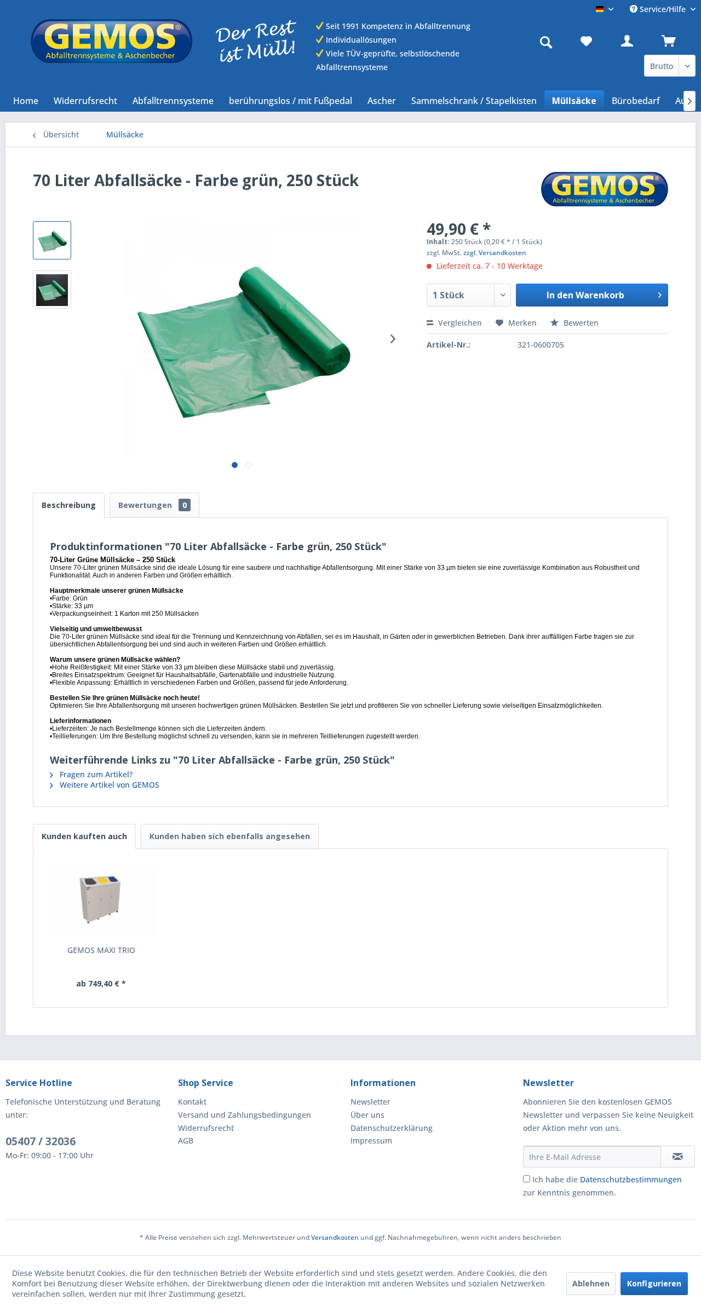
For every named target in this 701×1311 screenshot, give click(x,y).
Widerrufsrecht (206, 1128)
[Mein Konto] (636, 41)
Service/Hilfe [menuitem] (662, 9)
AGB (185, 1140)
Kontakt (192, 1101)
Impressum (371, 1140)
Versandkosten (335, 1237)
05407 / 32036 (40, 1141)
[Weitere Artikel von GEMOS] (604, 191)
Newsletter (370, 1101)
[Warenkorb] (676, 41)
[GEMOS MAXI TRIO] (101, 901)
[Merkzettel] (595, 41)
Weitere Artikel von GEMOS (108, 784)
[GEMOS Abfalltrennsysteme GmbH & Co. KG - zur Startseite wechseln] (163, 41)
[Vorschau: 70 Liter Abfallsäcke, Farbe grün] (52, 240)
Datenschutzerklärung (391, 1128)
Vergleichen (459, 322)
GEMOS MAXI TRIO (101, 950)
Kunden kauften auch (84, 836)
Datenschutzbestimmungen (631, 1179)
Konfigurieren (654, 1283)
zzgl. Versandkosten (494, 252)
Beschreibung (69, 505)
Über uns (367, 1115)
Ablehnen (591, 1283)
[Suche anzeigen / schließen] (549, 41)
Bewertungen (152, 505)
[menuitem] (549, 41)
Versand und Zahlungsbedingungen (244, 1115)
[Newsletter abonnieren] (677, 1157)
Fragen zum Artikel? (95, 774)
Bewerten (580, 322)
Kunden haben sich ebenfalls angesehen (230, 836)
